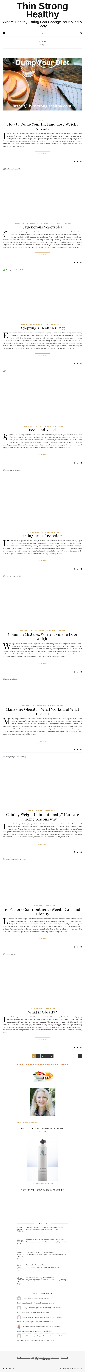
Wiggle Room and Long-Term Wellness (48, 1308)
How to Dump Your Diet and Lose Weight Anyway (42, 126)
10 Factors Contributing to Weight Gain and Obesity (42, 911)
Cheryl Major (27, 1298)
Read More (42, 154)
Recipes (60, 223)
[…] (60, 1229)
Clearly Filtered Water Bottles (42, 1183)
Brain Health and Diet (42, 1298)
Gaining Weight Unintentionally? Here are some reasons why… (42, 816)
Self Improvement (43, 630)
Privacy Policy (45, 1359)
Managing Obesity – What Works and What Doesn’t (42, 711)
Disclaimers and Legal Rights (27, 1358)
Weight (42, 120)
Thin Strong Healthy (42, 10)
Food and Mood (42, 429)
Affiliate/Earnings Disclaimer (49, 1358)
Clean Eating (25, 426)
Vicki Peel (26, 1326)
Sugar (53, 324)
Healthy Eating (21, 223)
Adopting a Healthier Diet (42, 327)
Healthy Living (35, 223)
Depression (38, 426)
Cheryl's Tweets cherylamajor (27, 1122)
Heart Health (50, 223)
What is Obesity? (42, 1011)
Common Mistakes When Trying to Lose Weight (42, 636)
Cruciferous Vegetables (42, 226)
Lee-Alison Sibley (29, 1336)
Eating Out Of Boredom (42, 535)
